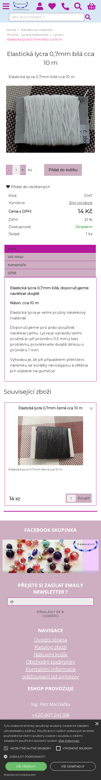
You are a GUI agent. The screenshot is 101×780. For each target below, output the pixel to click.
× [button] (97, 724)
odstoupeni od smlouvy (50, 677)
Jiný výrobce (80, 202)
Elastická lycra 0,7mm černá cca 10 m (50, 408)
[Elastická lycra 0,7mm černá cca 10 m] (50, 440)
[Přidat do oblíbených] (91, 409)
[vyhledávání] (80, 7)
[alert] (50, 750)
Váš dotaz (16, 256)
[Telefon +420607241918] (67, 10)
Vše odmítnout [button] (72, 766)
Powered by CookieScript (20, 775)
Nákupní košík (51, 654)
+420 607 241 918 (50, 715)
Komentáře (17, 264)
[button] (50, 756)
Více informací (68, 740)
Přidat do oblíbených (30, 186)
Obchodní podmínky (50, 662)
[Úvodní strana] (20, 6)
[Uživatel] (54, 7)
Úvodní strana (50, 640)
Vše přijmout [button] (26, 766)
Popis (12, 248)
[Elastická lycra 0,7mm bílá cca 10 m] (50, 119)
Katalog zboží (51, 647)
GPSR (12, 273)
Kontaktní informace (50, 669)
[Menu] (6, 6)
